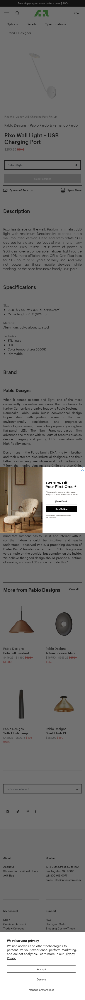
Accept (41, 969)
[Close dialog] (82, 469)
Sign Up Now (62, 509)
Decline (41, 979)
